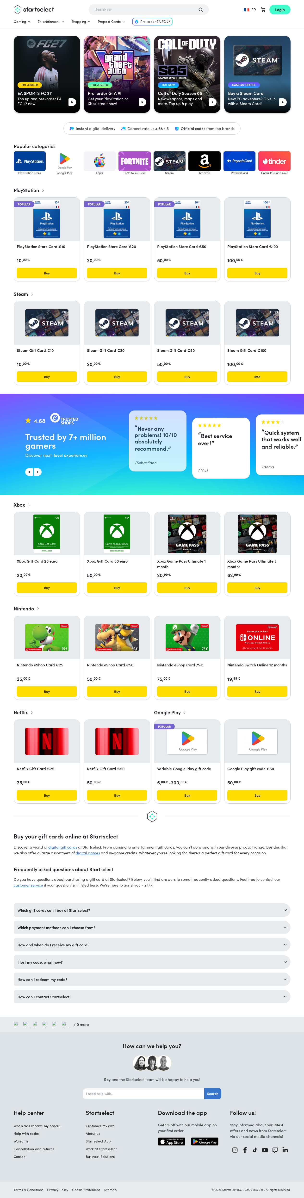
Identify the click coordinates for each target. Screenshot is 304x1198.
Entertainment (49, 21)
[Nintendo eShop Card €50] (117, 637)
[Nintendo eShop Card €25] (46, 637)
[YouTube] (265, 1150)
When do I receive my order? (37, 1126)
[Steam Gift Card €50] (187, 322)
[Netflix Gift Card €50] (117, 741)
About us (93, 1133)
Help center (29, 1112)
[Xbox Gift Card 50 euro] (117, 534)
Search (212, 1093)
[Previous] (29, 472)
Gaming (20, 21)
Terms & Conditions (28, 1189)
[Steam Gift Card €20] (117, 322)
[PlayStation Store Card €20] (117, 219)
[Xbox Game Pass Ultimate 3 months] (257, 534)
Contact (20, 1156)
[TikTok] (255, 1150)
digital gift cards (62, 847)
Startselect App (98, 1141)
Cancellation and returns (34, 1149)
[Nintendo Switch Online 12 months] (257, 637)
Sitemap (110, 1189)
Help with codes (27, 1133)
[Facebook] (245, 1150)
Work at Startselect (101, 1149)
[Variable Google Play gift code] (187, 741)
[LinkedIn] (285, 1150)
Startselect (100, 1112)
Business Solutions (100, 1156)
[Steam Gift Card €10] (46, 322)
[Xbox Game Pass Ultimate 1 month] (187, 534)
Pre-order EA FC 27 (155, 21)
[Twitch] (275, 1150)
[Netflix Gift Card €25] (46, 741)
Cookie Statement (86, 1189)
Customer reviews (100, 1126)
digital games (88, 852)
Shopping (78, 21)
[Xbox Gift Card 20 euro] (46, 534)
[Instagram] (235, 1150)
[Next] (38, 472)
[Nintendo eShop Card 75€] (187, 637)
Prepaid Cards (109, 21)
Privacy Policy (57, 1189)
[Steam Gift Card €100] (257, 322)
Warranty (21, 1141)
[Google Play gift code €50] (257, 741)
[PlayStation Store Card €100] (257, 219)
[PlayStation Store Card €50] (187, 219)
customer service (28, 885)
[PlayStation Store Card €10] (46, 219)
